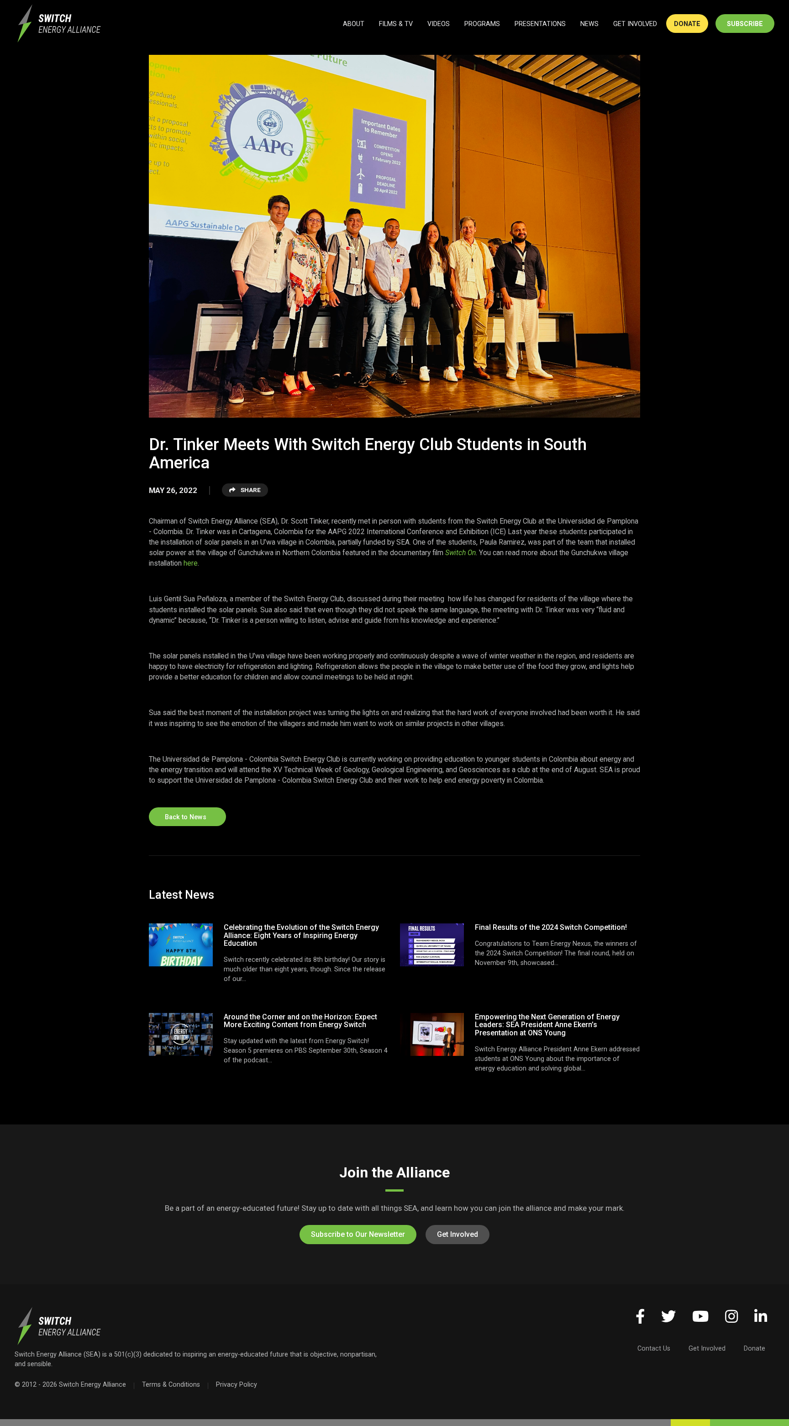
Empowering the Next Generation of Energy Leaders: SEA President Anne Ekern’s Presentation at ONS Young (547, 1025)
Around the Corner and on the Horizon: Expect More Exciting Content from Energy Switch (300, 1021)
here (191, 563)
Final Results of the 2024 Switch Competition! (551, 927)
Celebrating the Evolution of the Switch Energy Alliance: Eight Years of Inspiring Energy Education (301, 935)
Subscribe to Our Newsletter (358, 1234)
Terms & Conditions (171, 1384)
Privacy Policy (236, 1384)
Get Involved (457, 1234)
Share (250, 489)
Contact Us (653, 1348)
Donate (754, 1348)
